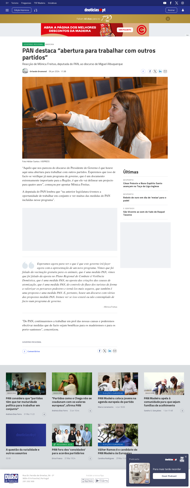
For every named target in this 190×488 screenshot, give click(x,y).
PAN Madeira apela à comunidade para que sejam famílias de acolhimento (162, 402)
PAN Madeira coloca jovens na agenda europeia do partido (117, 400)
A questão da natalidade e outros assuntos (22, 451)
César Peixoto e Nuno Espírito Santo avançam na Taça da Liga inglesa (142, 184)
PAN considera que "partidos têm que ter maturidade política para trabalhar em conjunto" (24, 403)
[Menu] (7, 10)
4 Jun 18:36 (120, 407)
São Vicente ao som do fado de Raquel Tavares (144, 213)
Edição (21, 10)
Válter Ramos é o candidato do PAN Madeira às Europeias (117, 451)
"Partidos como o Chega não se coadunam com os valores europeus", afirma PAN (72, 402)
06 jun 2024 (57, 71)
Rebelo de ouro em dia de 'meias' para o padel (144, 199)
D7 (7, 2)
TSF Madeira (39, 2)
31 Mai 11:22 (29, 414)
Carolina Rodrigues (106, 458)
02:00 (8, 458)
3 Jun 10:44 (74, 410)
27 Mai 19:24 (70, 458)
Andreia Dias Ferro (14, 414)
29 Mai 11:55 (121, 458)
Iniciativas (52, 2)
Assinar (171, 10)
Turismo (14, 2)
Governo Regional (31, 341)
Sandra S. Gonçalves (152, 410)
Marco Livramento (105, 407)
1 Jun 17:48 (168, 410)
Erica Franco (57, 458)
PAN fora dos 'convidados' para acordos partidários (69, 451)
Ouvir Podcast (169, 476)
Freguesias (26, 2)
